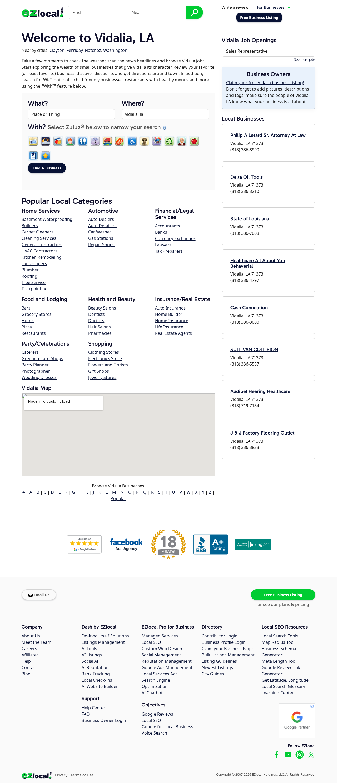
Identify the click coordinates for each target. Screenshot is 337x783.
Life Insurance (169, 327)
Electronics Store (105, 358)
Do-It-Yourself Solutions (105, 636)
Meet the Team (36, 642)
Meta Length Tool (279, 661)
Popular (118, 498)
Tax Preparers (169, 251)
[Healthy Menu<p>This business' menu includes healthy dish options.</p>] (194, 141)
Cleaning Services (39, 238)
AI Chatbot (152, 693)
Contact (29, 667)
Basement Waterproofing (47, 219)
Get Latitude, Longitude (285, 680)
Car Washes (100, 232)
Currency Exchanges (175, 238)
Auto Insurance (170, 308)
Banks (161, 232)
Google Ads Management (167, 667)
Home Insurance (171, 320)
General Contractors (42, 244)
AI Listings (92, 655)
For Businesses (270, 7)
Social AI (90, 661)
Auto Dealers (101, 219)
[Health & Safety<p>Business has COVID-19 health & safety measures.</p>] (33, 156)
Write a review (235, 7)
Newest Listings (217, 667)
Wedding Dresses (39, 377)
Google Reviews (157, 714)
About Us (31, 636)
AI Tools (89, 648)
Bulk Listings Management (228, 655)
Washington (115, 50)
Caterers (30, 352)
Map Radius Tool (278, 642)
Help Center (93, 708)
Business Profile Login (224, 642)
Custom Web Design (162, 648)
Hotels (28, 320)
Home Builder (168, 314)
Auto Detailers (102, 225)
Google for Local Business (167, 727)
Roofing (29, 276)
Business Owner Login (104, 720)
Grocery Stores (37, 314)
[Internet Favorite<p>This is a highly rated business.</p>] (45, 156)
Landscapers (34, 263)
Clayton (57, 50)
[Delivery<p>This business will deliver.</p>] (107, 141)
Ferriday (75, 50)
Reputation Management (167, 661)
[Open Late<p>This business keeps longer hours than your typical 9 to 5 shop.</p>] (45, 141)
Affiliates (30, 655)
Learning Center (278, 693)
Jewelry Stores (102, 377)
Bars (26, 308)
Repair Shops (101, 244)
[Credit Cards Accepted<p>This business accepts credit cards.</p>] (58, 141)
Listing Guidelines (219, 661)
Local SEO (151, 642)
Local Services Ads (160, 674)
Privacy (61, 774)
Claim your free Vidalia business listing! (265, 83)
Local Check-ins (97, 680)
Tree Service (34, 282)
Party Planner (35, 365)
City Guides (213, 674)
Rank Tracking (96, 674)
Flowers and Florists (108, 365)
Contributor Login (219, 636)
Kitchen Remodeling (42, 257)
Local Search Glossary (283, 686)
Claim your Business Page (227, 648)
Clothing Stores (103, 352)
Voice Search (154, 733)
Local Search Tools (280, 636)
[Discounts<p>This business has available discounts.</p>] (120, 141)
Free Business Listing (283, 594)
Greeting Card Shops (42, 358)
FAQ (86, 714)
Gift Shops (98, 371)
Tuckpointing (35, 289)
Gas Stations (100, 238)
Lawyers (163, 245)
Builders (30, 225)
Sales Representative (246, 51)
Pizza (27, 327)
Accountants (167, 226)
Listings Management (103, 642)
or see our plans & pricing (283, 604)
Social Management (161, 655)
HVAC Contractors (39, 251)
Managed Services (160, 636)
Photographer (36, 371)
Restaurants (34, 333)
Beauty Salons (102, 308)
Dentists (96, 314)
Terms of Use (82, 774)
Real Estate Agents (173, 333)
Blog (26, 674)
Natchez (93, 50)
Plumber (30, 270)
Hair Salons (99, 327)
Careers (29, 648)
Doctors (96, 320)
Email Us (41, 594)
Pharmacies (100, 333)
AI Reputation (95, 667)
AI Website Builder (100, 686)
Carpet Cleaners (37, 232)
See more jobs (304, 59)
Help (26, 661)
